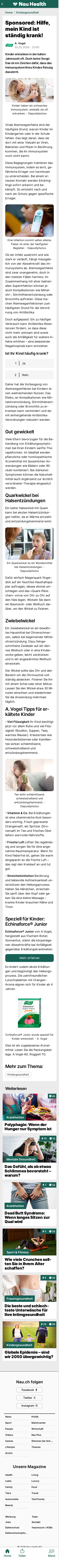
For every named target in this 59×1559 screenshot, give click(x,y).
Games (9, 1441)
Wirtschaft (37, 1428)
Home (9, 12)
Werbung (10, 1516)
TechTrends (38, 1499)
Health (8, 1474)
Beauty (9, 1505)
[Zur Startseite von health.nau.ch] (29, 4)
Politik (35, 1416)
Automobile (11, 1499)
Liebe (8, 1481)
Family (9, 1487)
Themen (36, 1447)
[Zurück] (2, 4)
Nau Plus (36, 1434)
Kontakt (36, 1522)
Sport (8, 1422)
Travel (34, 1493)
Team (35, 1516)
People (9, 1428)
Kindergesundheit (27, 12)
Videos (9, 1434)
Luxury (35, 1481)
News (8, 1416)
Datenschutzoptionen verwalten (17, 1532)
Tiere (8, 1493)
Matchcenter (38, 1422)
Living (34, 1474)
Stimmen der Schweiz (43, 1441)
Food (34, 1487)
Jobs (8, 1522)
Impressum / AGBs (42, 1527)
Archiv (9, 1453)
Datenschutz (12, 1527)
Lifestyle (10, 1447)
